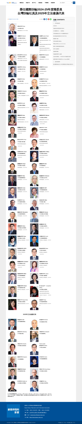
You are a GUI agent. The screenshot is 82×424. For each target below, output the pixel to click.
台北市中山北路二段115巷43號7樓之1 (38, 412)
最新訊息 (22, 2)
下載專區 (47, 2)
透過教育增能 (55, 51)
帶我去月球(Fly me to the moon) (59, 43)
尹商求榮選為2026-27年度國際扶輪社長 (60, 33)
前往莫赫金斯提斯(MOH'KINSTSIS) (60, 36)
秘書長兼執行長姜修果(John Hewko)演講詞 (61, 59)
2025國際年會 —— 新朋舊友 (58, 30)
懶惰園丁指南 (55, 38)
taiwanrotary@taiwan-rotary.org (37, 415)
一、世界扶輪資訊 (56, 23)
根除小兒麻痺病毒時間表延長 (58, 46)
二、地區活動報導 (56, 61)
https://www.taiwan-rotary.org (36, 417)
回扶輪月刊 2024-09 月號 (13, 19)
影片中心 (34, 2)
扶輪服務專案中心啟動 (57, 54)
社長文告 (55, 25)
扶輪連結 (40, 2)
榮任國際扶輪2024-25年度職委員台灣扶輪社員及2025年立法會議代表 (63, 64)
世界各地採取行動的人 (57, 41)
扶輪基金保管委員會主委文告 (58, 28)
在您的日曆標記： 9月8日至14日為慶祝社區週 (62, 56)
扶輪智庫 (53, 2)
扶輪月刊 (28, 2)
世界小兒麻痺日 (56, 48)
